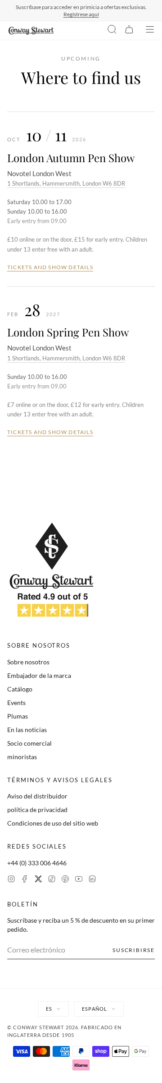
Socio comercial (29, 743)
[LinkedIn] (92, 880)
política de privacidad (37, 809)
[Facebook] (25, 880)
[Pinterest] (65, 880)
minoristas (22, 757)
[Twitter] (38, 880)
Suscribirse (133, 950)
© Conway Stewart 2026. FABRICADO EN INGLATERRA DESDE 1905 (64, 1031)
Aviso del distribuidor (37, 796)
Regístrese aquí (81, 14)
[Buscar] (112, 30)
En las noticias (27, 729)
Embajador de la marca (39, 675)
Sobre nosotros (28, 662)
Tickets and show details (50, 267)
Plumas (17, 716)
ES (49, 1009)
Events (16, 702)
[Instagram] (11, 880)
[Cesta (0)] (129, 30)
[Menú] (150, 30)
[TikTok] (52, 880)
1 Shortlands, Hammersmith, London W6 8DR (66, 183)
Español (94, 1009)
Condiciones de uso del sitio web (52, 823)
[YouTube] (79, 880)
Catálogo (19, 689)
